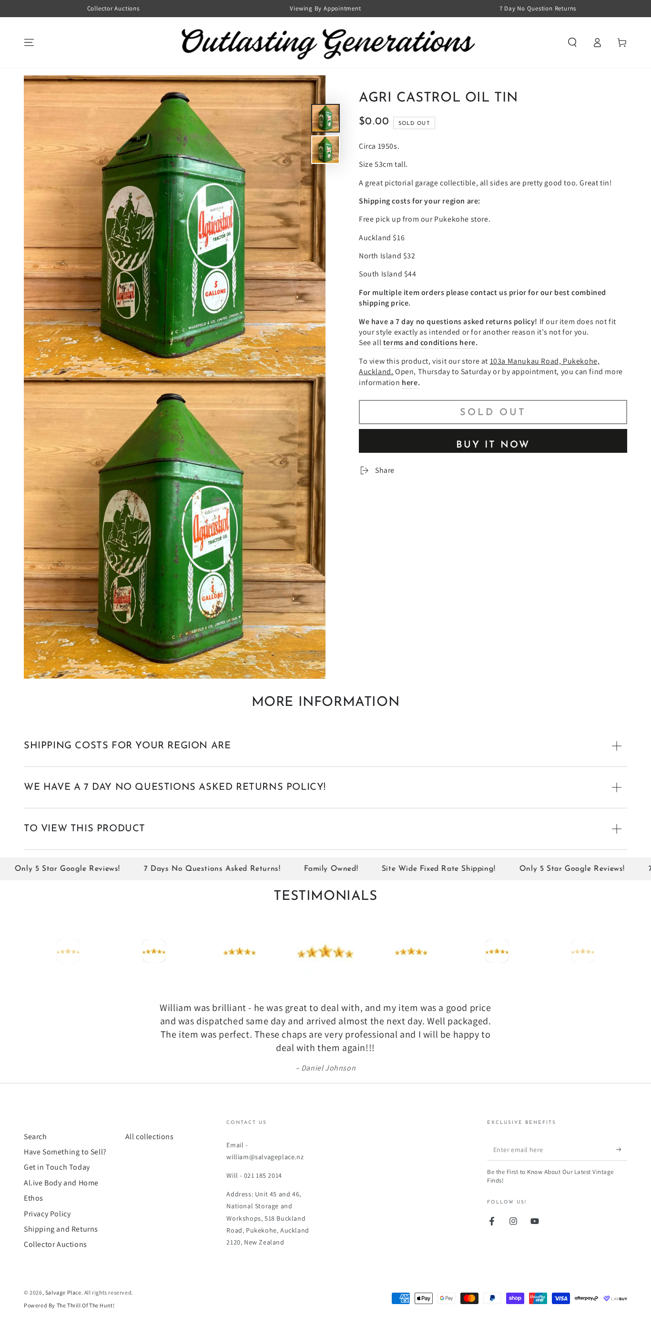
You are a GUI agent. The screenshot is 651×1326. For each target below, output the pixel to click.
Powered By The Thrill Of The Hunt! (69, 1305)
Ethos (33, 1198)
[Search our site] (572, 42)
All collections (149, 1137)
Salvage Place (63, 1292)
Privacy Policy (47, 1214)
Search (35, 1137)
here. (411, 382)
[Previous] (33, 950)
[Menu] (29, 42)
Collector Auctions (55, 1244)
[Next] (617, 950)
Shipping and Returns (61, 1229)
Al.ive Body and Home (61, 1183)
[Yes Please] (621, 1149)
